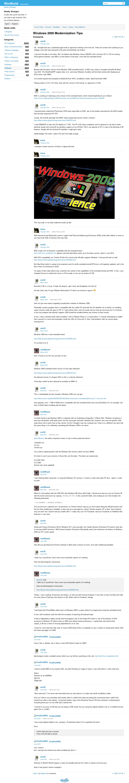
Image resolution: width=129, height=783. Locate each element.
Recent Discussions (12, 35)
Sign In (7, 24)
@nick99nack (39, 438)
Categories (8, 32)
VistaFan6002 (55, 637)
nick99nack (45, 350)
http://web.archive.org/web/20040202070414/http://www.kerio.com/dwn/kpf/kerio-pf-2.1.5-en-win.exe (70, 398)
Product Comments (12, 61)
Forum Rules (39, 27)
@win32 (39, 580)
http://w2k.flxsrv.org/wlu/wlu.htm (106, 656)
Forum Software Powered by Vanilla (64, 780)
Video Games (9, 72)
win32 (42, 41)
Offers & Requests (11, 57)
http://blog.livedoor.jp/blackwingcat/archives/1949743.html (55, 120)
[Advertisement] (79, 16)
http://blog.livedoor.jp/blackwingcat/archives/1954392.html (55, 566)
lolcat (42, 140)
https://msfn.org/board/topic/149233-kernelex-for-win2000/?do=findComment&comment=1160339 (69, 98)
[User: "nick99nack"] (36, 350)
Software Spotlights (12, 50)
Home (65, 27)
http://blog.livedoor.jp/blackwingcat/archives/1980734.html (55, 373)
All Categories (10, 43)
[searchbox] (114, 3)
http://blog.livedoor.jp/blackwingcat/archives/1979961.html (55, 339)
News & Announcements (13, 47)
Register (15, 24)
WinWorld (11, 3)
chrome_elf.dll (68, 496)
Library (71, 27)
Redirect (8, 79)
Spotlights (56, 27)
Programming (9, 75)
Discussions (24, 4)
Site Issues (9, 54)
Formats (48, 27)
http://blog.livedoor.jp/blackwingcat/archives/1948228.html (55, 260)
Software (8, 68)
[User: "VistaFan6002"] (41, 637)
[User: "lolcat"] (36, 141)
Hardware (8, 64)
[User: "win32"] (36, 42)
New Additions (79, 27)
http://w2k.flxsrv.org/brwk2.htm (45, 253)
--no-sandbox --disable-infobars (48, 502)
